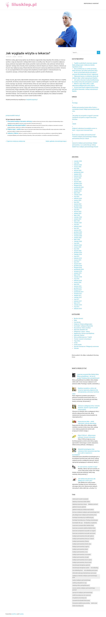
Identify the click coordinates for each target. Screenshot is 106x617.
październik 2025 (78, 172)
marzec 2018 (77, 282)
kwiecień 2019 (78, 258)
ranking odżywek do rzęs (79, 582)
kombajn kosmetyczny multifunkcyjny (83, 517)
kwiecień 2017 (78, 301)
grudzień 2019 (78, 252)
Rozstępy (75, 103)
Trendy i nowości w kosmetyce (82, 339)
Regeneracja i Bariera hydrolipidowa (84, 333)
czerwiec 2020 (78, 241)
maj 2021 (76, 224)
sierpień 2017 (77, 295)
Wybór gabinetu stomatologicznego (56, 141)
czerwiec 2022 (78, 217)
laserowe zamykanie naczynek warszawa (83, 533)
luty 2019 (76, 262)
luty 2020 (76, 249)
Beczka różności (78, 318)
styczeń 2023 (77, 211)
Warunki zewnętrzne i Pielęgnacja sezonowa (86, 346)
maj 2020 (76, 243)
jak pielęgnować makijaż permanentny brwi (84, 515)
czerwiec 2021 (78, 222)
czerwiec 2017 (78, 297)
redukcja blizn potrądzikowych (81, 585)
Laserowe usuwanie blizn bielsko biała (83, 525)
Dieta (75, 320)
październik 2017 (78, 291)
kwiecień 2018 (78, 280)
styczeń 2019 (77, 263)
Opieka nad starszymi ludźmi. (16, 125)
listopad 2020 (78, 234)
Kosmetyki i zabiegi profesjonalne (83, 326)
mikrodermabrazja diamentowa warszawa (84, 573)
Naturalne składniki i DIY (81, 329)
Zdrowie (20, 56)
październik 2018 (78, 269)
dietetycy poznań (93, 504)
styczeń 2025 (77, 181)
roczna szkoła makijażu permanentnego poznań (83, 589)
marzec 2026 (77, 166)
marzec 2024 (77, 200)
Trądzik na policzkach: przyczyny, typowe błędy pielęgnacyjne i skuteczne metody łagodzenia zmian (84, 65)
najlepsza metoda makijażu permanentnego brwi (84, 576)
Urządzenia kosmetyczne (79, 597)
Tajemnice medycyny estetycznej (16, 141)
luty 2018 (76, 284)
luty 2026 (76, 168)
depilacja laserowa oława (79, 504)
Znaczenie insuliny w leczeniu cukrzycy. (19, 121)
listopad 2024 (78, 185)
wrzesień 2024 (78, 189)
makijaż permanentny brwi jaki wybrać (83, 536)
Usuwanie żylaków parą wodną (81, 603)
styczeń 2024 (77, 204)
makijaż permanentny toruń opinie (82, 559)
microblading (94, 567)
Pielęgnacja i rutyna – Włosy (82, 331)
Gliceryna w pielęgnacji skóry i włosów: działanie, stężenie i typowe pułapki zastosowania (89, 407)
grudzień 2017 (78, 288)
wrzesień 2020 (78, 235)
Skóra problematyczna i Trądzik (83, 337)
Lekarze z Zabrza (12, 133)
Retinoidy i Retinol (79, 335)
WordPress (14, 614)
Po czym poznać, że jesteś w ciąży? (87, 466)
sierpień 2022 (77, 213)
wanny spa (94, 603)
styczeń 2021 (77, 230)
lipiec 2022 (77, 215)
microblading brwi (77, 570)
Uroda (76, 342)
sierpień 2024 (77, 191)
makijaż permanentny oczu (80, 552)
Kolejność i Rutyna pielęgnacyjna (83, 324)
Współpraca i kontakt (91, 3)
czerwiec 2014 (78, 305)
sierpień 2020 (77, 237)
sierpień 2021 (77, 219)
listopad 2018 (78, 267)
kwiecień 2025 (78, 176)
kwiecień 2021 (78, 226)
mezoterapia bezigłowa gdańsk (81, 565)
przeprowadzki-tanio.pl (13, 115)
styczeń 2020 (77, 250)
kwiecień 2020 (78, 245)
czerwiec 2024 (78, 194)
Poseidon (21, 614)
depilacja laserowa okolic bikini (81, 501)
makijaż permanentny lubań (80, 549)
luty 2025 (76, 179)
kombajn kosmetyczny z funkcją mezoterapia (85, 520)
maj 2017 (76, 299)
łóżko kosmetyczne (77, 605)
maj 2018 (76, 278)
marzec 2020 (77, 247)
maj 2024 (76, 196)
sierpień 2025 (77, 174)
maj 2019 (76, 256)
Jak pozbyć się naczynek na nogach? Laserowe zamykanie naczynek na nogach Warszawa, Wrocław (85, 117)
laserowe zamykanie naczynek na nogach (84, 530)
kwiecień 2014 (78, 308)
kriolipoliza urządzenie (90, 522)
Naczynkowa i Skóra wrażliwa (82, 327)
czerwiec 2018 (78, 277)
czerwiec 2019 (78, 254)
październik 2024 (78, 187)
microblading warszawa (90, 570)
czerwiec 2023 (78, 207)
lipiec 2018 (77, 275)
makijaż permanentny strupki (80, 557)
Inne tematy (77, 322)
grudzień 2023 (78, 206)
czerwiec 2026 (78, 161)
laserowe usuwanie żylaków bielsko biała (83, 528)
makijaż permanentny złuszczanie (81, 562)
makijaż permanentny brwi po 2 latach (83, 538)
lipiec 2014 (77, 303)
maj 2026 (76, 163)
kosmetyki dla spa (77, 522)
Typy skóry (77, 341)
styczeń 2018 (77, 286)
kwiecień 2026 (78, 165)
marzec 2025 (77, 178)
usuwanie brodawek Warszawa (81, 600)
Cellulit (74, 124)
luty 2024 (76, 202)
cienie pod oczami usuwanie (80, 499)
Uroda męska (78, 344)
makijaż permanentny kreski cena (81, 544)
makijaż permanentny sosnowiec (81, 554)
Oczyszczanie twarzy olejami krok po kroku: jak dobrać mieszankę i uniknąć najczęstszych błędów (85, 89)
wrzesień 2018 (78, 271)
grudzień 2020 (78, 232)
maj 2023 (76, 209)
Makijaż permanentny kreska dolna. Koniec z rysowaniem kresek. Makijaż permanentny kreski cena (85, 109)
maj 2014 (76, 306)
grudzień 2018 (78, 265)
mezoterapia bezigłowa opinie (80, 567)
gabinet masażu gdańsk (79, 507)
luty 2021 (76, 228)
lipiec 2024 (77, 193)
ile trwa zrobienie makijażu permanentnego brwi (85, 512)
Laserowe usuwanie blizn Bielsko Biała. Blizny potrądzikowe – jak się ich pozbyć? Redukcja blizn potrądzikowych (88, 376)
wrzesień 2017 (78, 293)
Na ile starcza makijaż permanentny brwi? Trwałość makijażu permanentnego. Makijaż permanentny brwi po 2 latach (84, 136)
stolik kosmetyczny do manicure (81, 595)
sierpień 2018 (77, 273)
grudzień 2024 (78, 183)
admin (14, 56)
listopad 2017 (78, 290)
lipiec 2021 (77, 221)
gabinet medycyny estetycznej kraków (83, 509)
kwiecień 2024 (78, 198)
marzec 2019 (77, 260)
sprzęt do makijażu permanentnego (82, 592)
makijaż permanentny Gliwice (80, 541)
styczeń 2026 (77, 170)
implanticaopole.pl (31, 99)
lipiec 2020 (77, 239)
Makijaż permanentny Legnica (80, 546)
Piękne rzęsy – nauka (14, 129)
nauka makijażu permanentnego (81, 580)
